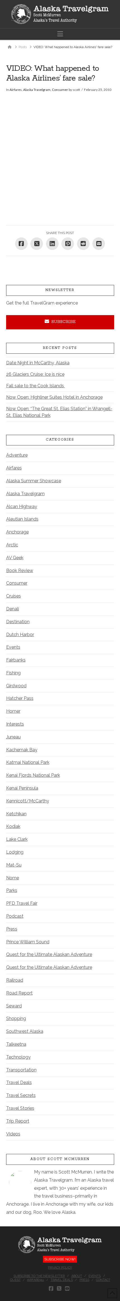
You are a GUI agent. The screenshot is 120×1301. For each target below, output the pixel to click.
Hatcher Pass (19, 698)
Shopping (16, 1018)
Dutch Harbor (20, 634)
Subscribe (63, 321)
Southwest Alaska (24, 1031)
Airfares (15, 90)
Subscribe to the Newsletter (39, 1276)
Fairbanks (16, 660)
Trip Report (17, 1121)
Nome (12, 877)
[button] (60, 33)
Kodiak (13, 826)
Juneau (13, 737)
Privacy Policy (60, 1267)
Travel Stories (20, 1108)
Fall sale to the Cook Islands (35, 385)
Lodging (14, 852)
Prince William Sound (27, 942)
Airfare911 (35, 1280)
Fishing (13, 673)
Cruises (13, 596)
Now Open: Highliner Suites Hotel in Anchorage (54, 397)
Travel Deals (19, 1082)
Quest (15, 1280)
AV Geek (14, 557)
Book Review (19, 570)
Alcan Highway (21, 506)
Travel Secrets (21, 1095)
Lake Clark (17, 839)
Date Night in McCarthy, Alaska (37, 362)
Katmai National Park (27, 762)
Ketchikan (16, 813)
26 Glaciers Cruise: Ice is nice (35, 374)
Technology (18, 1057)
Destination (18, 621)
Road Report (19, 993)
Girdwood (16, 685)
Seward (14, 1006)
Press (11, 929)
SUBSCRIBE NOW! (60, 1259)
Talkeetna (16, 1044)
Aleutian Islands (22, 519)
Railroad (14, 980)
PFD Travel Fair (21, 903)
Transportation (21, 1070)
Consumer (60, 90)
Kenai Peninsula (22, 788)
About (76, 1276)
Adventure (17, 455)
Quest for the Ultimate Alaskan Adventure (49, 954)
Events (13, 647)
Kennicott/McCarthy (27, 801)
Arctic (12, 544)
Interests (15, 724)
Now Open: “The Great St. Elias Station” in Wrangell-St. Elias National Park (59, 412)
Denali (12, 608)
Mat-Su (13, 865)
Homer (13, 711)
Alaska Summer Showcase (33, 480)
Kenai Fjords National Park (33, 775)
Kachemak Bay (21, 749)
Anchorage (17, 532)
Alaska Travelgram (37, 90)
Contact (103, 1280)
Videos (13, 1134)
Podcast (14, 916)
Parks (11, 890)
